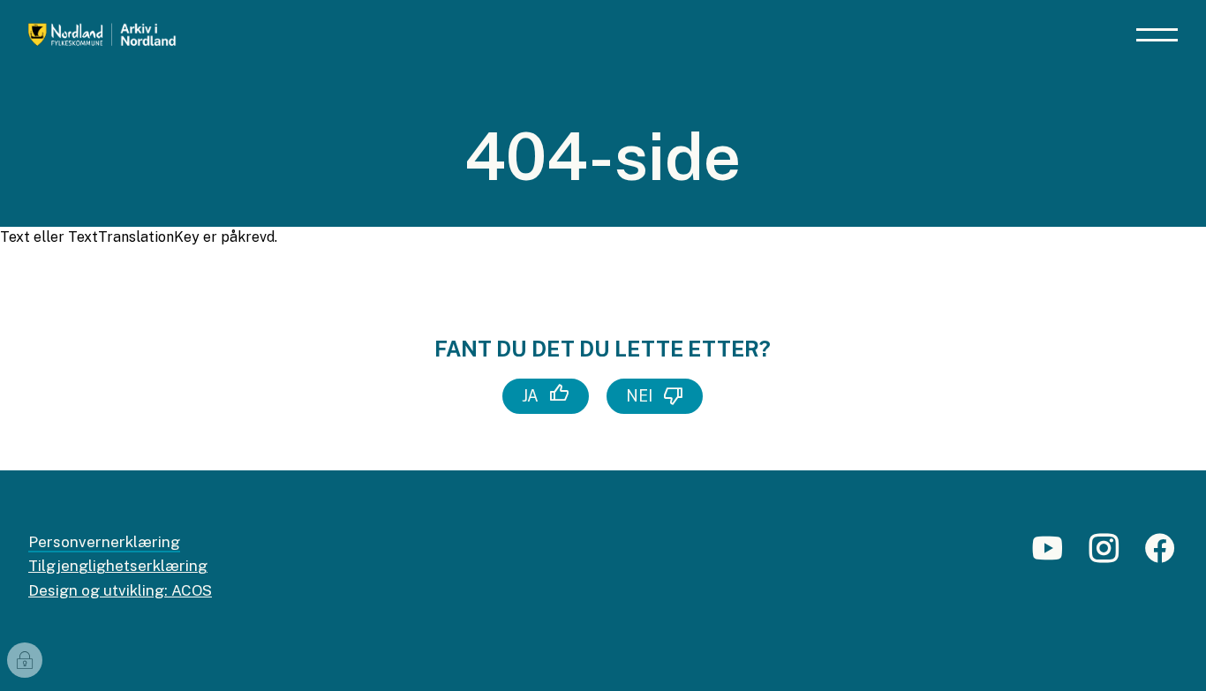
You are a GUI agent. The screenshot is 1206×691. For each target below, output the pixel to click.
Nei (639, 396)
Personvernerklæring (104, 542)
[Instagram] (1103, 555)
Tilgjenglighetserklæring (117, 566)
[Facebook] (1160, 555)
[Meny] (1157, 34)
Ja (530, 396)
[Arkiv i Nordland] (150, 35)
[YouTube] (1047, 555)
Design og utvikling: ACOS (120, 590)
